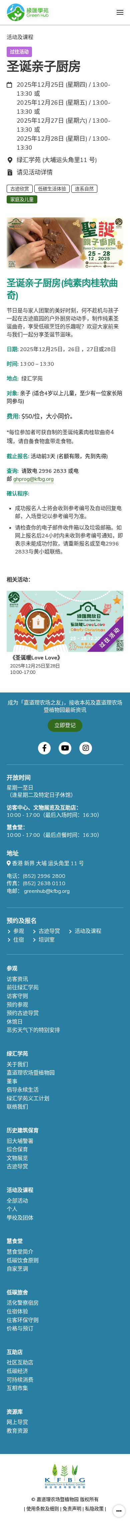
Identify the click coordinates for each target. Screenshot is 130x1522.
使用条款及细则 (42, 1509)
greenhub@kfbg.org (47, 891)
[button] (120, 12)
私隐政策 (94, 1509)
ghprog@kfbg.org (33, 479)
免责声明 (72, 1509)
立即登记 (65, 725)
